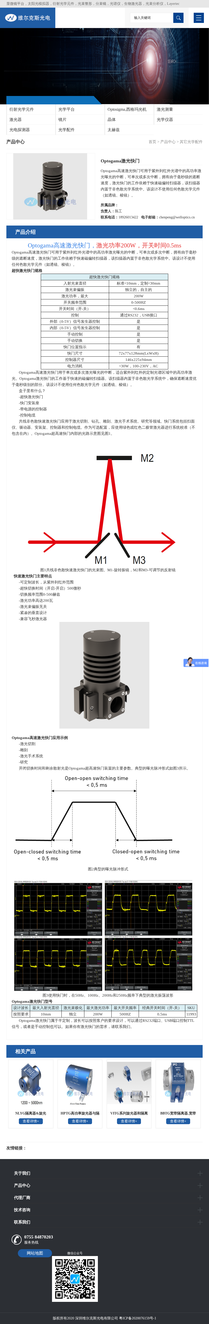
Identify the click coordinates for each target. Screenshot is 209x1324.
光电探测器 (19, 130)
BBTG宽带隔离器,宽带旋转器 (178, 1115)
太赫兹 (114, 130)
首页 (152, 142)
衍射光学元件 (21, 109)
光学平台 (66, 109)
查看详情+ (31, 1121)
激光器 (15, 119)
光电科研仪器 (42, 1148)
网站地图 (35, 1253)
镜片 (62, 119)
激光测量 (165, 109)
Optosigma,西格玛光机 (127, 109)
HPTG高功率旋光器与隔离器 (80, 1115)
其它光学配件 (191, 142)
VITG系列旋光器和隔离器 (129, 1115)
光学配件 (66, 130)
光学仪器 (165, 119)
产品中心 (168, 142)
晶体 (112, 119)
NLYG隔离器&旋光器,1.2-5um (30, 1115)
